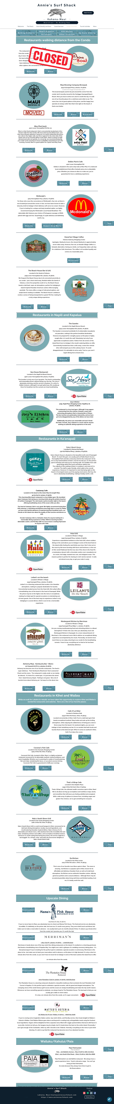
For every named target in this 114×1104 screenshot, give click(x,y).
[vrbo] (88, 1093)
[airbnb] (84, 1093)
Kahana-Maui (57, 19)
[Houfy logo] (91, 1093)
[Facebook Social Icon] (95, 1093)
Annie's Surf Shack (57, 5)
